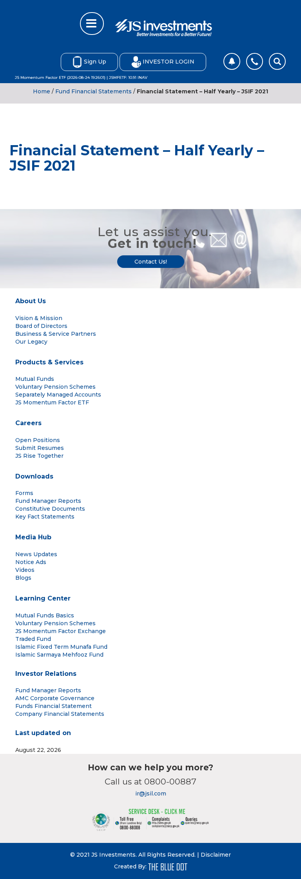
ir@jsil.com (150, 793)
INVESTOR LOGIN (168, 61)
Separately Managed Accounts (58, 394)
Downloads (34, 476)
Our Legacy (31, 341)
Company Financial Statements (59, 713)
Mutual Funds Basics (44, 615)
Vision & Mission (38, 318)
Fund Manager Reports (48, 500)
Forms (24, 493)
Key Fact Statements (44, 516)
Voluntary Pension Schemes (55, 386)
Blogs (23, 577)
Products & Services (49, 362)
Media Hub (33, 537)
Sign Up (95, 61)
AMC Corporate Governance (54, 698)
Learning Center (43, 598)
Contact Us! (150, 261)
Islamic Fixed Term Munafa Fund (61, 646)
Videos (24, 569)
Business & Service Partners (55, 333)
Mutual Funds (34, 378)
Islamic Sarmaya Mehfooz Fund (59, 654)
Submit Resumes (39, 447)
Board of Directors (41, 325)
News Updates (36, 554)
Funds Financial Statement (53, 706)
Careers (28, 423)
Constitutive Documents (50, 508)
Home (41, 91)
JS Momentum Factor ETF (52, 402)
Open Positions (37, 440)
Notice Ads (30, 562)
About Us (30, 301)
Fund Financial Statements (93, 91)
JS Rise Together (39, 455)
